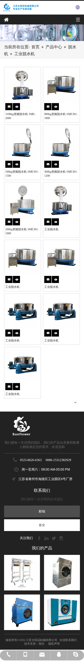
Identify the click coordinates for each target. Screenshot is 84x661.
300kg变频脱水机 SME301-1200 (61, 173)
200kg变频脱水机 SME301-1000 (22, 231)
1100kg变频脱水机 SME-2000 (20, 116)
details (18, 105)
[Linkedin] (47, 538)
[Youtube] (61, 538)
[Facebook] (39, 538)
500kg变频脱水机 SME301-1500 (22, 173)
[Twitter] (54, 538)
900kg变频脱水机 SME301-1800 (61, 116)
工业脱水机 (51, 229)
